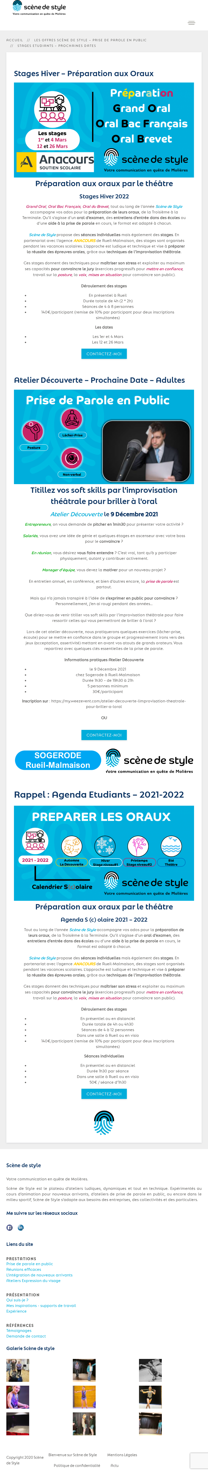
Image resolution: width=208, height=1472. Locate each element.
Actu (115, 1465)
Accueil (14, 40)
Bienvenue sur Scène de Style (72, 1454)
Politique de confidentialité (77, 1465)
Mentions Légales (122, 1454)
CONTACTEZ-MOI (104, 353)
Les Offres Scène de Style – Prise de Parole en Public (90, 40)
